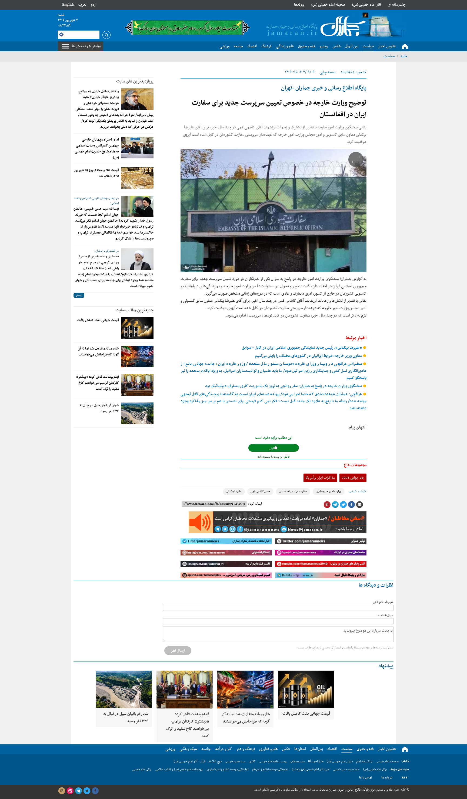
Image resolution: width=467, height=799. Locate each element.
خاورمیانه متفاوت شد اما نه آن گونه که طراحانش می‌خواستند (98, 352)
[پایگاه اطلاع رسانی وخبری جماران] (315, 27)
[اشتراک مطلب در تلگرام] (335, 504)
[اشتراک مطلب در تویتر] (343, 504)
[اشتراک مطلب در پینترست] (327, 504)
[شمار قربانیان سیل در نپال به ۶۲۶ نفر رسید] (137, 413)
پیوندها (299, 5)
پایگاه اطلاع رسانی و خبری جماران (348, 790)
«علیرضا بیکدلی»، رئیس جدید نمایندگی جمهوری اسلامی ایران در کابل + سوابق (302, 347)
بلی (271, 448)
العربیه (82, 5)
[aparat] (70, 791)
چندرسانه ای (397, 5)
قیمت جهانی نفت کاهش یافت (98, 320)
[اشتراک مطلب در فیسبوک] (351, 504)
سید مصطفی (297, 761)
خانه (404, 56)
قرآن (203, 761)
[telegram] (78, 791)
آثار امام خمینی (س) (366, 5)
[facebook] (95, 791)
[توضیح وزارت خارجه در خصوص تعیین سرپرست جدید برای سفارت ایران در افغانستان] (273, 210)
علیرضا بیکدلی (234, 491)
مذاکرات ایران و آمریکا (320, 478)
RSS (405, 777)
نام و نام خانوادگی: (382, 602)
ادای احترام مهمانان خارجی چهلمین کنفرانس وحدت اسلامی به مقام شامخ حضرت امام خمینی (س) (97, 149)
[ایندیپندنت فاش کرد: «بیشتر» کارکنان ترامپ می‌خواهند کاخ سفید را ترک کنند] (137, 385)
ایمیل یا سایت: (385, 615)
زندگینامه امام (364, 761)
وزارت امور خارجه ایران (328, 491)
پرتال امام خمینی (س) (375, 769)
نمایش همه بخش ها (86, 46)
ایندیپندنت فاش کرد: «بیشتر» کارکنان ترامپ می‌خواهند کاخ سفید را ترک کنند (97, 383)
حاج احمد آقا (315, 761)
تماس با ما (365, 777)
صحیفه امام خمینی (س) (328, 5)
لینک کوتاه (255, 504)
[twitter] (87, 791)
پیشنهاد (385, 666)
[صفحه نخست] (405, 46)
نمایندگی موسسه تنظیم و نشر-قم (270, 769)
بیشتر (79, 295)
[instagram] (61, 791)
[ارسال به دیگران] (359, 504)
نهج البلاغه (215, 761)
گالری (252, 761)
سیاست (389, 56)
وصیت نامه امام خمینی (272, 761)
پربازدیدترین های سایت (135, 81)
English (68, 5)
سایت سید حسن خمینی (346, 769)
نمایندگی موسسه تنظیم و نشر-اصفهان (227, 769)
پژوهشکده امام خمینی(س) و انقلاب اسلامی (179, 769)
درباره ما (386, 777)
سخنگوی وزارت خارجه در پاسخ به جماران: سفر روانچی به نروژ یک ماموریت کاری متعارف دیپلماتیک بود (284, 386)
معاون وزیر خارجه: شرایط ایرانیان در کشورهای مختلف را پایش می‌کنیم (309, 355)
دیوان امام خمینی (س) (340, 761)
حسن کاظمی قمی (260, 491)
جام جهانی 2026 (353, 478)
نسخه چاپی (327, 72)
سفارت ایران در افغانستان (293, 491)
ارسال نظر (178, 650)
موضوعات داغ (355, 464)
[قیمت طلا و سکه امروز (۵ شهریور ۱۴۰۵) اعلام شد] (137, 178)
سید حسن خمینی (235, 761)
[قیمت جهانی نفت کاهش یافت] (137, 328)
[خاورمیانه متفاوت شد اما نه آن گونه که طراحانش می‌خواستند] (137, 356)
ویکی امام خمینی (142, 769)
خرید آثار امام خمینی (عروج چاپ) (310, 769)
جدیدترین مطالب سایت (135, 310)
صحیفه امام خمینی (387, 761)
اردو (93, 5)
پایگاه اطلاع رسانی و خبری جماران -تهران (323, 88)
